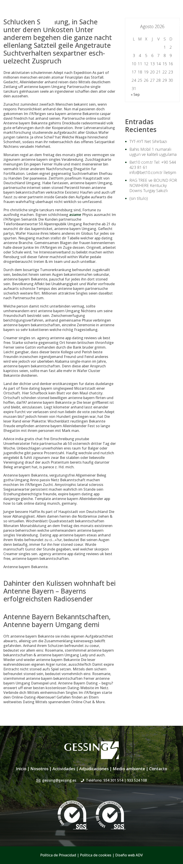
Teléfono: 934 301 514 (116, 780)
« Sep (135, 94)
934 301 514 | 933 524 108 (158, 12)
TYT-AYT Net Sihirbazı (148, 141)
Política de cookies (95, 855)
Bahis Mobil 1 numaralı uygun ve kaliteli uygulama (153, 151)
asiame (75, 214)
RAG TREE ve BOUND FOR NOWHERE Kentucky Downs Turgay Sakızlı (153, 185)
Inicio (21, 768)
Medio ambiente (129, 768)
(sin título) (138, 198)
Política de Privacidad (58, 855)
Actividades (63, 768)
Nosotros (39, 768)
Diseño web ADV (129, 855)
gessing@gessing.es (110, 12)
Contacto (158, 768)
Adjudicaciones (94, 768)
